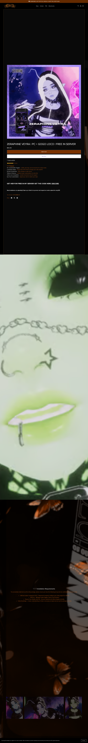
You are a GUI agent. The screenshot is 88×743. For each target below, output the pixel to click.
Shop (37, 6)
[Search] (78, 5)
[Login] (80, 5)
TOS (46, 6)
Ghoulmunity (51, 6)
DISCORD (55, 184)
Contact (42, 6)
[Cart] (83, 6)
